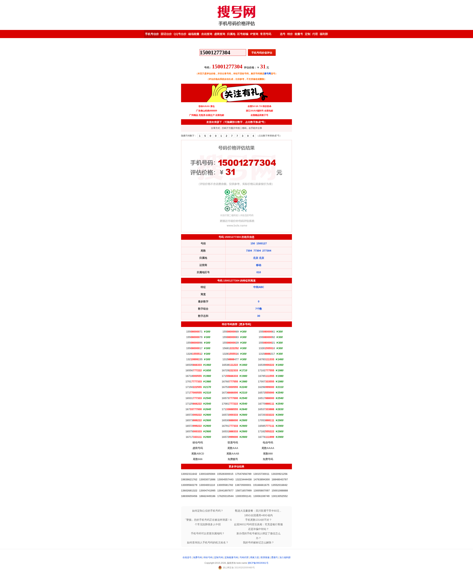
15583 (230, 337)
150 (253, 243)
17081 (230, 403)
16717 (194, 436)
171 (230, 375)
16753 (230, 387)
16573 (266, 392)
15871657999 (243, 490)
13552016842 (279, 485)
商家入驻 (254, 557)
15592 (267, 337)
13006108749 (261, 496)
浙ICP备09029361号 (258, 563)
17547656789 (243, 473)
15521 (267, 342)
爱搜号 (274, 557)
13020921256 (279, 473)
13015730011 (261, 473)
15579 (194, 337)
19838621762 (189, 479)
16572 (194, 414)
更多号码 (245, 324)
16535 (194, 364)
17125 (194, 403)
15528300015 (225, 473)
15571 (194, 331)
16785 (266, 375)
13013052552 (279, 496)
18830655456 (189, 496)
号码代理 (244, 557)
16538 (230, 364)
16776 (266, 436)
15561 (267, 331)
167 (194, 409)
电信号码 (268, 442)
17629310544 (225, 496)
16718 (194, 375)
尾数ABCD (197, 453)
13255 (194, 359)
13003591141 (243, 496)
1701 (194, 381)
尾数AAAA (268, 448)
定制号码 (218, 557)
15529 (230, 342)
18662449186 (207, 496)
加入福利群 (285, 557)
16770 (266, 403)
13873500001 (243, 485)
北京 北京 (258, 257)
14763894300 (261, 479)
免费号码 (268, 459)
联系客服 (265, 557)
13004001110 (207, 485)
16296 (266, 387)
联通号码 (233, 442)
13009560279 (189, 485)
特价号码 (208, 557)
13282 (194, 353)
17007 (266, 381)
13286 (230, 353)
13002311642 (189, 473)
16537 (266, 409)
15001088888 (280, 490)
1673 (230, 392)
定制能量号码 (231, 557)
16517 (266, 398)
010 (258, 272)
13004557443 (225, 479)
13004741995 (207, 490)
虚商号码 (198, 448)
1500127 (261, 243)
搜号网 (267, 73)
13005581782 (225, 485)
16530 (230, 420)
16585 (266, 425)
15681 (230, 348)
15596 (194, 342)
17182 (266, 431)
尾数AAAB (233, 453)
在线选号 (187, 557)
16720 (266, 414)
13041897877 (225, 490)
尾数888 (268, 453)
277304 (266, 250)
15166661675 (261, 485)
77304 (257, 250)
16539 (266, 364)
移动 (258, 265)
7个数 (258, 308)
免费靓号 (233, 459)
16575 (194, 431)
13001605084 (207, 473)
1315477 (230, 359)
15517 (194, 348)
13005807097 (261, 490)
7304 (249, 250)
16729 (230, 370)
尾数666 (198, 459)
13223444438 (243, 479)
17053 (266, 420)
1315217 (267, 353)
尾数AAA (232, 448)
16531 (194, 398)
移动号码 (198, 442)
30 (258, 315)
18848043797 (280, 479)
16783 (266, 359)
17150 (194, 387)
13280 (267, 348)
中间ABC (258, 287)
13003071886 (207, 479)
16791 (230, 425)
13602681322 (189, 490)
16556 (194, 370)
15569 (230, 331)
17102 (266, 370)
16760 (230, 381)
